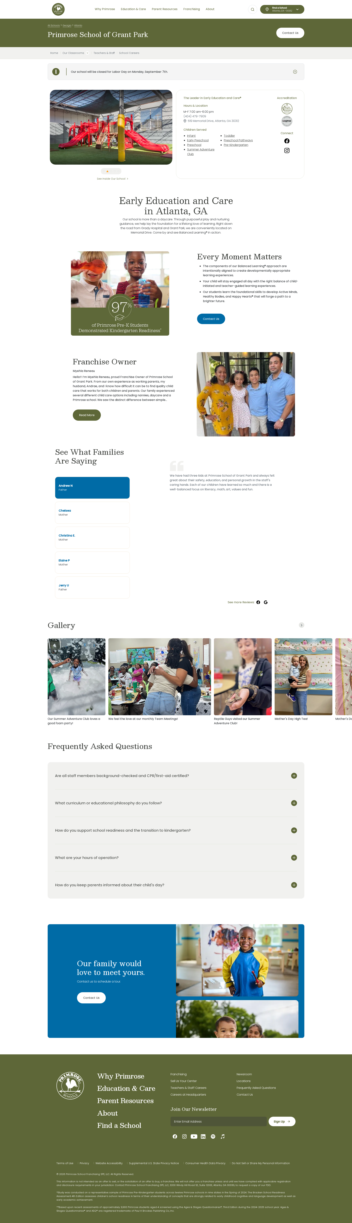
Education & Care (126, 1088)
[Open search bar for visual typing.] (252, 9)
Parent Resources (125, 1100)
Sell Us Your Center (183, 1081)
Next (175, 127)
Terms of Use (64, 1163)
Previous (47, 127)
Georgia (67, 25)
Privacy (84, 1163)
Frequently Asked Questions (256, 1088)
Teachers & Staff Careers (188, 1088)
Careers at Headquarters (188, 1094)
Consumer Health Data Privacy (205, 1163)
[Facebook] (287, 141)
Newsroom (244, 1074)
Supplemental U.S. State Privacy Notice (154, 1163)
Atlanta (78, 25)
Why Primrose (120, 1075)
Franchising (178, 1074)
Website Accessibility (109, 1163)
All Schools (54, 25)
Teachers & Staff (104, 53)
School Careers (129, 53)
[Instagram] (287, 150)
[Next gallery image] (301, 625)
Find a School (119, 1125)
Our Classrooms (73, 53)
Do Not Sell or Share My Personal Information (261, 1163)
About (107, 1112)
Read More (87, 415)
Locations (244, 1081)
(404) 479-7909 (195, 116)
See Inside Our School (111, 179)
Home (54, 53)
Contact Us (290, 33)
